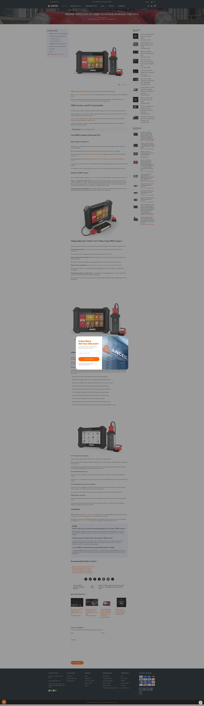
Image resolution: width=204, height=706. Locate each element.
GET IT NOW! (89, 359)
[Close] (126, 338)
